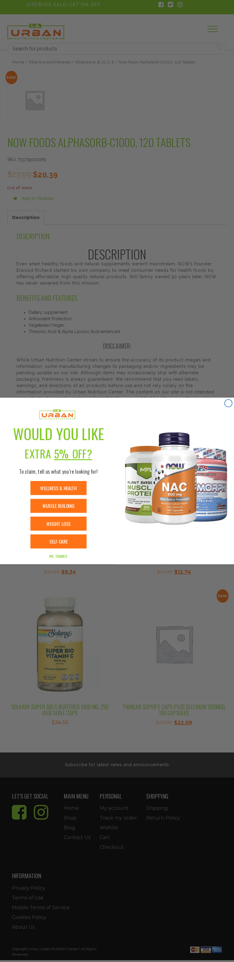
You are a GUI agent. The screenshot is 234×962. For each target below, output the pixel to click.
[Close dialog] (228, 403)
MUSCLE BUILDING (58, 505)
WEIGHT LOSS (58, 523)
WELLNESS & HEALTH (58, 488)
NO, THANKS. (58, 556)
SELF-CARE (58, 541)
